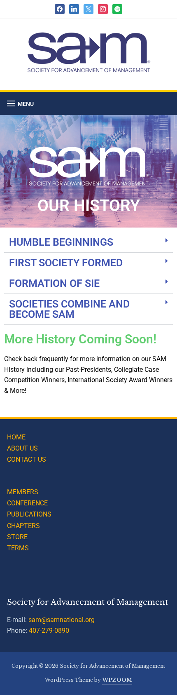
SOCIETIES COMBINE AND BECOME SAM (69, 309)
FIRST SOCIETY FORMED (66, 263)
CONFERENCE (27, 503)
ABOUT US (22, 448)
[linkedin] (74, 8)
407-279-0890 (49, 630)
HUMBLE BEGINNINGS (61, 242)
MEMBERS (22, 492)
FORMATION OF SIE (54, 283)
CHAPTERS (23, 526)
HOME (16, 437)
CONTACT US (26, 459)
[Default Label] (88, 8)
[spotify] (117, 8)
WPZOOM (117, 680)
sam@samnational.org (61, 620)
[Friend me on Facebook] (60, 8)
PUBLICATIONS (29, 514)
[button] (20, 104)
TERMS (18, 548)
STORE (17, 537)
